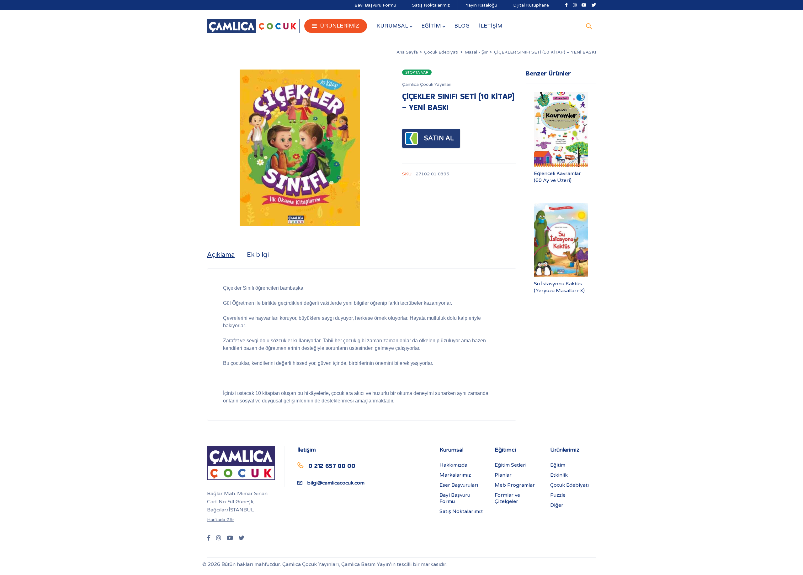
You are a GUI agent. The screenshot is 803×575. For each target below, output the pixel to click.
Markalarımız (455, 475)
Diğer (556, 505)
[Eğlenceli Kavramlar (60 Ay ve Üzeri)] (561, 129)
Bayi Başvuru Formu (375, 5)
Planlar (503, 475)
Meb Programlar (515, 485)
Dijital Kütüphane (531, 5)
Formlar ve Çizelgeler (507, 498)
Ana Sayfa (407, 52)
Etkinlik (559, 475)
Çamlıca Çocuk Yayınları (426, 84)
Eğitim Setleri (510, 465)
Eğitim (557, 465)
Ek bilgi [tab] (258, 255)
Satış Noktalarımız (431, 5)
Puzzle (558, 495)
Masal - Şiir (476, 52)
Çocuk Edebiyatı (441, 52)
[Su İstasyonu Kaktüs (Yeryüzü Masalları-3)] (561, 240)
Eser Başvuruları (458, 485)
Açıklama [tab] (221, 255)
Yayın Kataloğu (481, 5)
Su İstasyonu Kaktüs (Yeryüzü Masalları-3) (559, 287)
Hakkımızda (453, 465)
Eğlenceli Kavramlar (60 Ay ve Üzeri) (557, 177)
